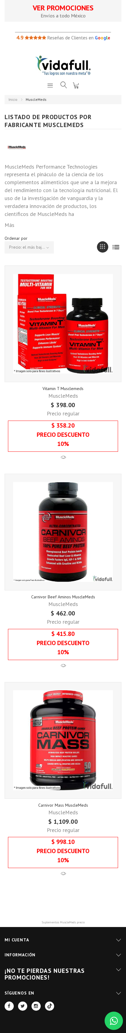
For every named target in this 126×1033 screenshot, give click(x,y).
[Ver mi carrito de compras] (76, 85)
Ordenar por (16, 238)
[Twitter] (22, 1006)
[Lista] (115, 247)
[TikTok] (49, 1006)
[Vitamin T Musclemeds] (63, 324)
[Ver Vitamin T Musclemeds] (63, 457)
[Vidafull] (63, 65)
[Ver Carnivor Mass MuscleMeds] (63, 874)
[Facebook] (9, 1006)
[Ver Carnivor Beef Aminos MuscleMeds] (63, 666)
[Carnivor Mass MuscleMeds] (63, 740)
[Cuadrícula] (102, 247)
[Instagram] (36, 1006)
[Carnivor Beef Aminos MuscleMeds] (63, 532)
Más (9, 224)
